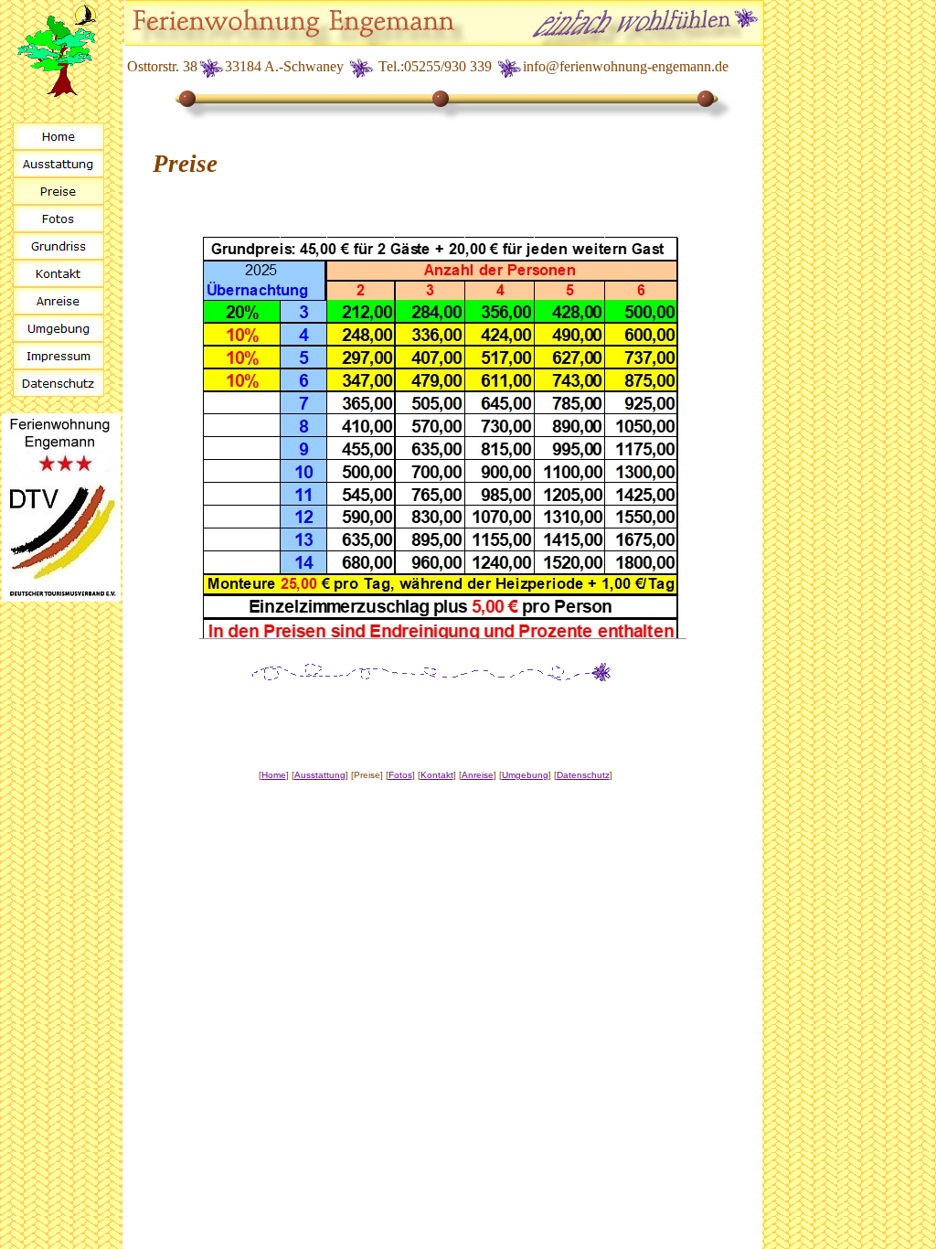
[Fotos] (58, 218)
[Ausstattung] (58, 163)
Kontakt (436, 775)
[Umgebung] (58, 328)
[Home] (58, 136)
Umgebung (525, 775)
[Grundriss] (58, 246)
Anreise (478, 775)
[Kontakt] (58, 273)
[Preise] (58, 191)
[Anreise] (58, 301)
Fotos (400, 775)
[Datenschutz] (58, 383)
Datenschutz (583, 775)
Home (273, 775)
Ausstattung (320, 775)
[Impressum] (58, 355)
